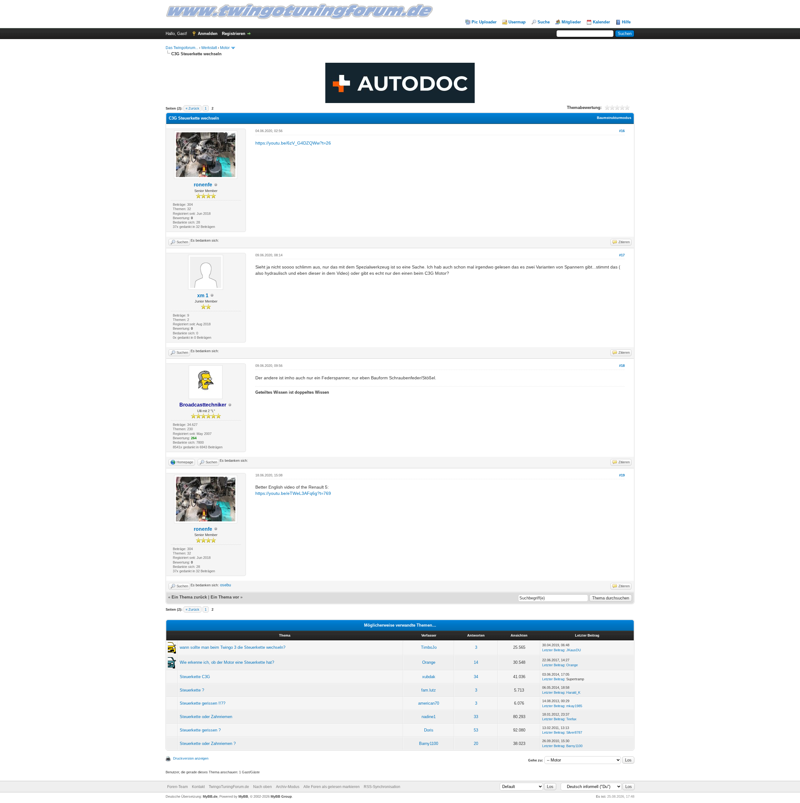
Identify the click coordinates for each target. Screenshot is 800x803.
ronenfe (203, 184)
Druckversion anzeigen (190, 758)
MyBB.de (210, 796)
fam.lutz (428, 690)
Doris (428, 730)
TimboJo (429, 647)
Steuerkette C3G (195, 676)
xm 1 (202, 295)
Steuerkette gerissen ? (200, 730)
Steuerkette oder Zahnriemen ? (208, 743)
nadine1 (429, 716)
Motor (225, 48)
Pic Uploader (484, 22)
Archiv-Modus (287, 787)
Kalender (601, 22)
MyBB (243, 796)
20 (476, 743)
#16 (622, 131)
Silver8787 (574, 732)
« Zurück (192, 108)
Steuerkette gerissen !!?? (202, 703)
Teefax (571, 719)
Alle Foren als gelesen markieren (331, 787)
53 (476, 730)
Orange (428, 662)
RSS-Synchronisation (382, 787)
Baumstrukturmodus (614, 118)
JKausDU (573, 650)
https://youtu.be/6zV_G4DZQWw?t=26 (293, 142)
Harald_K (573, 692)
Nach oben (262, 787)
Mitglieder (571, 22)
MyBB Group (281, 796)
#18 (622, 365)
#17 (622, 255)
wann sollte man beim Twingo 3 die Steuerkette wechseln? (232, 647)
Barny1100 (428, 743)
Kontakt (198, 787)
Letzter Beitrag (553, 650)
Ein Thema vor (225, 597)
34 (476, 676)
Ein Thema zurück (189, 597)
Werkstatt (209, 48)
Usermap (517, 22)
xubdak (428, 676)
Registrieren (233, 33)
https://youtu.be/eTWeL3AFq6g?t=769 (293, 493)
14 (476, 662)
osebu (225, 585)
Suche (544, 22)
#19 (622, 475)
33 (476, 716)
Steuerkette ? (192, 690)
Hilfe (626, 22)
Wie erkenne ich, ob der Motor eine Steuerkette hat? (227, 662)
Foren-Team (177, 787)
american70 (428, 703)
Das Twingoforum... (182, 48)
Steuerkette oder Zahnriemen (206, 716)
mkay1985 (574, 706)
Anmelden (208, 33)
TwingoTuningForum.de (229, 787)
